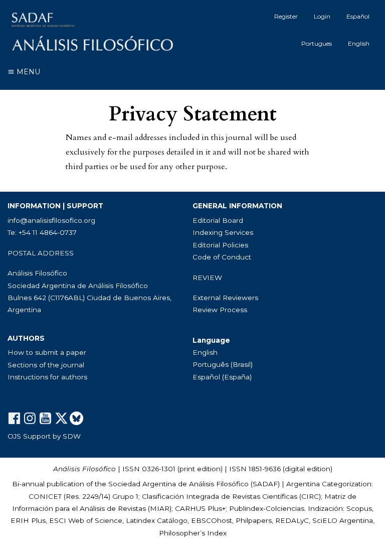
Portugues (316, 43)
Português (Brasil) (222, 364)
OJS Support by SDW (44, 436)
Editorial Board (217, 220)
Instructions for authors (47, 377)
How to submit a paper (47, 352)
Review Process (219, 310)
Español (357, 16)
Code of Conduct (221, 257)
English (358, 43)
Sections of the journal (46, 365)
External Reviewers (225, 298)
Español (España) (222, 377)
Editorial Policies (220, 245)
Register (286, 16)
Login (322, 16)
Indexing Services (222, 232)
